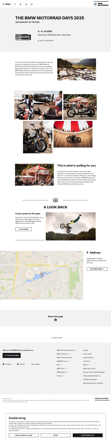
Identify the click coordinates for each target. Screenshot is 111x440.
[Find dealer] (21, 3)
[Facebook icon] (55, 319)
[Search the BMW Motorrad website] (15, 3)
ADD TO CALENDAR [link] (46, 41)
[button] (6, 4)
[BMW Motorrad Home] (101, 4)
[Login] (26, 3)
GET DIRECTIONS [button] (96, 269)
